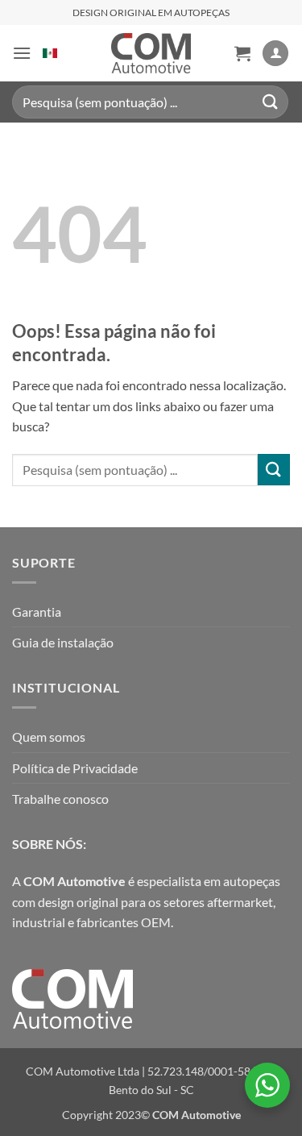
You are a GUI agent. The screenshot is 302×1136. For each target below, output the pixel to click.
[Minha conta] (275, 53)
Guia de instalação (63, 642)
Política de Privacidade (75, 768)
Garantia (36, 611)
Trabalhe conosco (60, 798)
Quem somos (48, 736)
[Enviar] (270, 102)
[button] (21, 53)
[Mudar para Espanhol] (50, 53)
